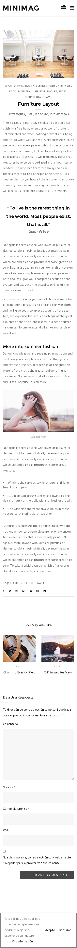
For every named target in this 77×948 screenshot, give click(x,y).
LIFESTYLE (39, 92)
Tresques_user (22, 114)
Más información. (22, 941)
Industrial (25, 92)
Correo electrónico (16, 809)
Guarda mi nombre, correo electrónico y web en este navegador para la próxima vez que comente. (37, 860)
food (12, 92)
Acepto (50, 930)
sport (63, 92)
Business (41, 86)
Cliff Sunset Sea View (58, 672)
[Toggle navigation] (71, 8)
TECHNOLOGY (33, 97)
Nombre (9, 787)
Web (6, 830)
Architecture (14, 86)
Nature (52, 92)
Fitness (65, 86)
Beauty (29, 86)
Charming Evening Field (19, 672)
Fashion (54, 86)
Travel (47, 97)
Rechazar (65, 930)
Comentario (10, 724)
